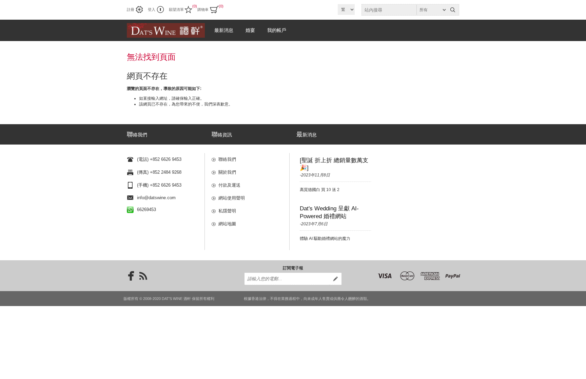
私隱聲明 (227, 210)
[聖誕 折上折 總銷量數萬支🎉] (334, 164)
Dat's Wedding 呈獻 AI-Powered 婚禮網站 (329, 212)
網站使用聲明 (231, 198)
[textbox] (404, 9)
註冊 (130, 9)
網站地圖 (227, 223)
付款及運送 (229, 185)
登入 (151, 9)
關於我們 (227, 172)
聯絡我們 (227, 159)
